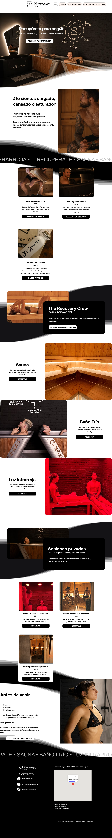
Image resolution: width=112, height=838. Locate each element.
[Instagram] (18, 789)
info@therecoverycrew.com (30, 784)
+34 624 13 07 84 (27, 779)
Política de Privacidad (60, 804)
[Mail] (18, 778)
